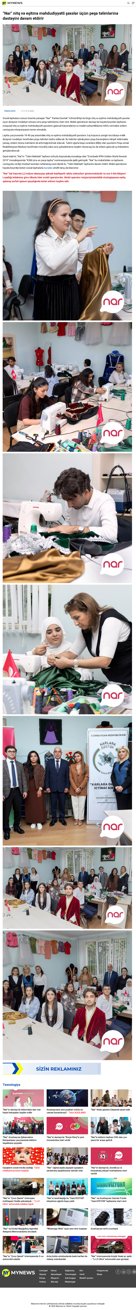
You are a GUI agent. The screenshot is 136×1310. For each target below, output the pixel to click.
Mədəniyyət (70, 1282)
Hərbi (82, 1274)
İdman (54, 1270)
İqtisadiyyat (56, 1274)
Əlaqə (99, 1274)
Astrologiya (70, 1278)
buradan (48, 167)
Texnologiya (11, 1085)
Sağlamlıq (69, 1270)
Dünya (42, 1278)
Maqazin (55, 1278)
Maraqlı (54, 1282)
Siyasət (42, 1274)
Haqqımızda (102, 1270)
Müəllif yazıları (86, 1278)
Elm (81, 1270)
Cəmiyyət (43, 1270)
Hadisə (42, 1282)
